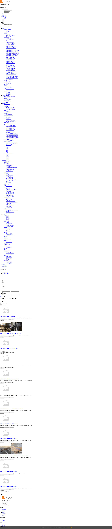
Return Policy (4, 514)
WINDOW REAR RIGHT (9, 79)
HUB (4, 124)
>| (2, 495)
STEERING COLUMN (9, 144)
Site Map (3, 520)
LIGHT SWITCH (8, 203)
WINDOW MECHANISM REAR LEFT (11, 77)
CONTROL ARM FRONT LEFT (10, 120)
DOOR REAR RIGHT (9, 64)
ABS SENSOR (8, 188)
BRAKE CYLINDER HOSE (10, 140)
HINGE (7, 30)
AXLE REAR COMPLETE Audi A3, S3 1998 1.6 (7, 316)
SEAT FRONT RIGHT (9, 247)
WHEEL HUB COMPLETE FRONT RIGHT (12, 137)
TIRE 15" (7, 149)
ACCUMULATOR (6, 161)
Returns (3, 519)
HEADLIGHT (6, 255)
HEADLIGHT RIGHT (9, 257)
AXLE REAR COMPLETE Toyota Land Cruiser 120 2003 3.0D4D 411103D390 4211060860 (14, 455)
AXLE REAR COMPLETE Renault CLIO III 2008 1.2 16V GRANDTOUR (11, 408)
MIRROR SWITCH (8, 204)
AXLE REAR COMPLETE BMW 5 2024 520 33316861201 (9, 348)
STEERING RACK (8, 145)
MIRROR (5, 85)
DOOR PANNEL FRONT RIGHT (10, 61)
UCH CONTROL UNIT (9, 171)
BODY (3, 28)
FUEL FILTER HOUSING (9, 177)
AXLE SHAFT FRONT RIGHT (10, 107)
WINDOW (5, 91)
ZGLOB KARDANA (9, 114)
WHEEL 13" (7, 154)
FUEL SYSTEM (6, 174)
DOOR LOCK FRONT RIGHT (10, 58)
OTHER (3, 264)
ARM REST (5, 236)
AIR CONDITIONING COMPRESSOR (9, 96)
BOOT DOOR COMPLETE (10, 44)
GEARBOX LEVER (9, 242)
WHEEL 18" (7, 158)
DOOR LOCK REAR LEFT (10, 59)
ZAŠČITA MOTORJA (9, 90)
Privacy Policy (4, 513)
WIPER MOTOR (8, 213)
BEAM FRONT (8, 111)
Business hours (4, 509)
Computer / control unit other (10, 168)
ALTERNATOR (6, 162)
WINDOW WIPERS (7, 211)
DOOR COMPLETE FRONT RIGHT (11, 46)
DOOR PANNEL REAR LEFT (10, 62)
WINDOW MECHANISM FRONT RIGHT (12, 76)
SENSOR (5, 187)
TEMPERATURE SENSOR (10, 196)
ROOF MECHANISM (7, 244)
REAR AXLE (8, 105)
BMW (3, 279)
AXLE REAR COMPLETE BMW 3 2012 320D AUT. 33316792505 (10, 333)
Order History (4, 524)
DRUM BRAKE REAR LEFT (10, 132)
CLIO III (3, 296)
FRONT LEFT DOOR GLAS (10, 65)
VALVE (5, 208)
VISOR (5, 249)
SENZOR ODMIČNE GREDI (10, 195)
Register (5, 17)
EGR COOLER (8, 229)
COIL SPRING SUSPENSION (8, 115)
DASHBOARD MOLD (7, 239)
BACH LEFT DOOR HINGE (10, 42)
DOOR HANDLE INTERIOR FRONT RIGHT (12, 51)
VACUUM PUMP (8, 182)
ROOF (7, 40)
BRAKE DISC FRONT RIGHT (10, 129)
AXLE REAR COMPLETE (6, 273)
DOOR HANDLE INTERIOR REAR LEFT (12, 52)
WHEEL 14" (7, 155)
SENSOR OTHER (8, 194)
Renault (3, 286)
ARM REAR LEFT (8, 119)
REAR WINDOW (8, 92)
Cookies (3, 515)
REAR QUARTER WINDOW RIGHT (11, 71)
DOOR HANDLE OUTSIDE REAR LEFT (12, 55)
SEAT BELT (5, 248)
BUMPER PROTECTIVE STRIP (10, 35)
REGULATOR (8, 231)
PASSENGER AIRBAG (9, 234)
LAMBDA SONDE (8, 191)
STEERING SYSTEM (7, 141)
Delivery (3, 512)
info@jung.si (6, 505)
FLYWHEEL (7, 217)
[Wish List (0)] (2, 15)
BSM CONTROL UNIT (9, 166)
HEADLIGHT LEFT (9, 256)
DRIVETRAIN (4, 103)
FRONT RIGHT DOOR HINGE (10, 67)
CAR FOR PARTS (4, 266)
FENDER (5, 80)
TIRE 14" (7, 148)
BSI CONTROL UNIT (9, 165)
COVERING (6, 238)
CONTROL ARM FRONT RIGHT (11, 121)
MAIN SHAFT (8, 218)
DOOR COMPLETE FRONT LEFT (11, 45)
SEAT (5, 245)
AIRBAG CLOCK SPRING (10, 198)
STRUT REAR (8, 116)
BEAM (5, 110)
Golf (2, 301)
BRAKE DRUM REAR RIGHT (10, 131)
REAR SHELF (6, 243)
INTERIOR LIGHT (6, 260)
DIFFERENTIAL (6, 122)
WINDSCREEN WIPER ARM (10, 212)
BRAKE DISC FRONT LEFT (10, 128)
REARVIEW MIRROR (9, 87)
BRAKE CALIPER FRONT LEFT (11, 125)
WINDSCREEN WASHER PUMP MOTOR (12, 210)
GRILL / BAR (6, 84)
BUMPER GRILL (8, 34)
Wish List (3, 525)
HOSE (6, 230)
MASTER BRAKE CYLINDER (8, 139)
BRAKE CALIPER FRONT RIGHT (11, 126)
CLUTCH (7, 216)
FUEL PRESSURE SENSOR (10, 190)
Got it (70, 527)
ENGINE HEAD (6, 221)
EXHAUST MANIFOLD (9, 226)
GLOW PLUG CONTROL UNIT (10, 201)
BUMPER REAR (8, 36)
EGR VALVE (6, 173)
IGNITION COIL (6, 184)
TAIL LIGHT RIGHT (9, 262)
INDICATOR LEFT (8, 258)
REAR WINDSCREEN (9, 72)
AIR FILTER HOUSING (9, 175)
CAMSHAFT (7, 222)
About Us (3, 511)
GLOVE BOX (6, 240)
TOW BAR (5, 265)
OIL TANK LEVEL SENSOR (10, 193)
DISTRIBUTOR (6, 172)
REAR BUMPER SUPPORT (10, 39)
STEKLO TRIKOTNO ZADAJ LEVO (11, 73)
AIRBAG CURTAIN (9, 233)
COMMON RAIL (8, 176)
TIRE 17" (7, 150)
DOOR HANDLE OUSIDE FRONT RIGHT (12, 53)
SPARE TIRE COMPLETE (9, 153)
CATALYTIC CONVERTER (10, 225)
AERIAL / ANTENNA (9, 186)
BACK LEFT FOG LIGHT (9, 252)
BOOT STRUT (6, 32)
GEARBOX (5, 227)
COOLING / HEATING (5, 95)
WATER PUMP (6, 102)
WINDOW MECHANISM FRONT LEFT (12, 75)
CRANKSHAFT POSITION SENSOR (11, 189)
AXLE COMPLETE (7, 104)
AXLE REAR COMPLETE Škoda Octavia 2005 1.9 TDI (8, 438)
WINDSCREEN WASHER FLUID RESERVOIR (13, 209)
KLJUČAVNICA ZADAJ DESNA (11, 69)
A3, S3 (3, 289)
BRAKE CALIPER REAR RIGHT (11, 127)
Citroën (3, 281)
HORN (5, 183)
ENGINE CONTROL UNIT (10, 169)
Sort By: (1, 304)
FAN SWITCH (8, 200)
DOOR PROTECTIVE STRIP (10, 89)
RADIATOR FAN (8, 101)
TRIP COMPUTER (8, 170)
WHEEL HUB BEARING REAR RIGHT (12, 135)
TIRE (4, 146)
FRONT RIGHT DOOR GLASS (10, 66)
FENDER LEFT (8, 81)
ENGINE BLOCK (6, 215)
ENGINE (3, 214)
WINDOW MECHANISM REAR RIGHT (12, 78)
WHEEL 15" (7, 156)
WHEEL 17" (7, 157)
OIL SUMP (7, 219)
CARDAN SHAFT (6, 113)
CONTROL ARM (6, 118)
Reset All (1, 296)
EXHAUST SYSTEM (7, 224)
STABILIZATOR (8, 112)
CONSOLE (5, 237)
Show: (1, 303)
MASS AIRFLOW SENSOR (10, 192)
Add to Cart (2, 353)
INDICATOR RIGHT (9, 259)
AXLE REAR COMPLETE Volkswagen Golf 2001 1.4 (8, 471)
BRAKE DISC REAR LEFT (10, 130)
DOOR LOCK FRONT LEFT (10, 57)
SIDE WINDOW (8, 93)
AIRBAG (5, 232)
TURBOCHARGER (7, 228)
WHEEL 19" (7, 159)
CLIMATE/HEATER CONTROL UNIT (11, 167)
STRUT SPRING (8, 117)
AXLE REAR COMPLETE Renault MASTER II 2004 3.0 (9, 423)
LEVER (5, 241)
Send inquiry (2, 320)
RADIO (5, 185)
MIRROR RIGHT (8, 86)
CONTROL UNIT (6, 163)
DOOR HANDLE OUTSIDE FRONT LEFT (12, 54)
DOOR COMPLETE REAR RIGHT (11, 48)
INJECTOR (7, 181)
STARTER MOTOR (7, 197)
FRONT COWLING (9, 38)
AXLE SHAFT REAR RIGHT (10, 108)
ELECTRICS (4, 160)
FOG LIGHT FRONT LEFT (10, 253)
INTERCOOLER (6, 100)
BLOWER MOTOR (8, 99)
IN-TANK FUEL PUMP (9, 180)
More (68, 527)
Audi (3, 276)
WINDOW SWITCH (9, 207)
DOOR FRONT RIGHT (9, 49)
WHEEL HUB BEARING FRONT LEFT (12, 133)
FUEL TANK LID (8, 83)
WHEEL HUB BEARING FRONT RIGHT (12, 134)
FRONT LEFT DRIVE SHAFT (10, 109)
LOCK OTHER (8, 31)
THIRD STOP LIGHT (9, 263)
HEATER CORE (6, 98)
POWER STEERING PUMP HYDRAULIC (12, 143)
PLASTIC (5, 88)
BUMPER (5, 33)
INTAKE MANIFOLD (9, 223)
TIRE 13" (7, 147)
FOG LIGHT (6, 251)
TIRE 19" (7, 152)
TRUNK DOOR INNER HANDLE (11, 74)
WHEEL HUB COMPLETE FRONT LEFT (12, 136)
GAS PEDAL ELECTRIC (9, 178)
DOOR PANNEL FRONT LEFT (10, 60)
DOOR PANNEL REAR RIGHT (10, 63)
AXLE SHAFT (6, 106)
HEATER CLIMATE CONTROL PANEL (12, 202)
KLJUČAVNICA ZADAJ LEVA (10, 70)
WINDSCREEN (8, 94)
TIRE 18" (7, 151)
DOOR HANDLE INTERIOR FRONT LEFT (12, 50)
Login (5, 18)
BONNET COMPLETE (7, 29)
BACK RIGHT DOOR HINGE (10, 43)
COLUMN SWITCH (9, 199)
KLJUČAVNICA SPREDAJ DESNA (11, 68)
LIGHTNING (4, 250)
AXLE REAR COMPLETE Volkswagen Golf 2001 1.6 (8, 486)
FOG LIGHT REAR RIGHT (10, 254)
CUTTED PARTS (6, 37)
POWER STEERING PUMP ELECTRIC (11, 142)
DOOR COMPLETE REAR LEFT (11, 47)
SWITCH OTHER (8, 206)
